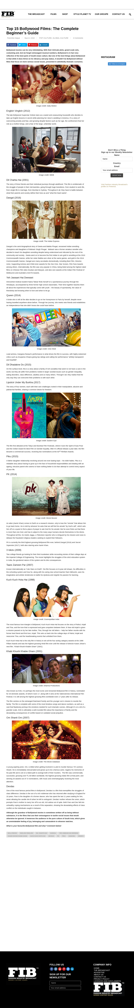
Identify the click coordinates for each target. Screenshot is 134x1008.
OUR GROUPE (101, 14)
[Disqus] (46, 868)
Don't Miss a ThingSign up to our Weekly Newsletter (116, 151)
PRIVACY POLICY (101, 979)
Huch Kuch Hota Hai (37, 836)
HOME (96, 968)
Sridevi (80, 836)
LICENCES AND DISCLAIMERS (107, 981)
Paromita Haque (13, 38)
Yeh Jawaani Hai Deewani (68, 833)
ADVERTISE (99, 972)
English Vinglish (26, 833)
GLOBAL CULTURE (60, 38)
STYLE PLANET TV (82, 14)
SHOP (65, 14)
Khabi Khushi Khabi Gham (17, 836)
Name (116, 155)
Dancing (72, 836)
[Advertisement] (57, 4)
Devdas (51, 836)
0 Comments (78, 38)
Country (117, 163)
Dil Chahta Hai (41, 833)
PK (58, 836)
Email (116, 166)
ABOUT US (98, 975)
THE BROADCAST (36, 14)
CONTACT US (118, 14)
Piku (63, 836)
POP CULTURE (45, 38)
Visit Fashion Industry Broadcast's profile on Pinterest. (114, 186)
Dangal (53, 833)
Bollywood (12, 833)
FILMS (53, 14)
